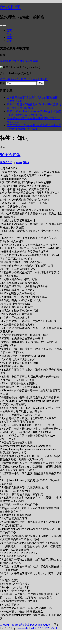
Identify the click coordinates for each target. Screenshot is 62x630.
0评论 (26, 162)
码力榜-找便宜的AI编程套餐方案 (19, 61)
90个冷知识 (10, 154)
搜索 (2, 83)
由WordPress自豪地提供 (14, 624)
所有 (9, 34)
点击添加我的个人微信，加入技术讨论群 (24, 79)
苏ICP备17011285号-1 (43, 628)
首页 (9, 30)
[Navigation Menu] (4, 25)
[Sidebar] (1, 25)
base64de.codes (40, 624)
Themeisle (22, 628)
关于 (9, 40)
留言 (9, 37)
